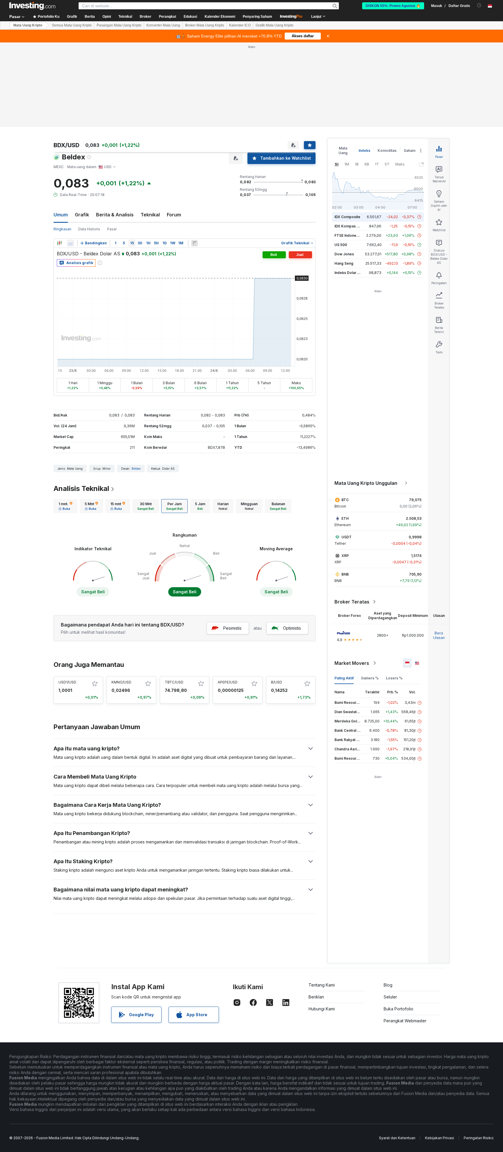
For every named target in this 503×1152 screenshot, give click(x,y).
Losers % (394, 678)
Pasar (112, 229)
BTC (345, 500)
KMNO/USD (121, 682)
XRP (345, 555)
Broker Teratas (351, 602)
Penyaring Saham (257, 17)
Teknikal (150, 215)
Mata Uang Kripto (27, 25)
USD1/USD (67, 682)
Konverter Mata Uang (163, 25)
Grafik (82, 215)
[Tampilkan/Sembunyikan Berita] (194, 243)
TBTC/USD (174, 682)
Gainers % (370, 678)
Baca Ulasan (439, 635)
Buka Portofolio (398, 1008)
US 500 (340, 245)
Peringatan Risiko (478, 1138)
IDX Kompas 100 (348, 226)
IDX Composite (347, 217)
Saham (409, 150)
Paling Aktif (344, 678)
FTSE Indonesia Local (352, 235)
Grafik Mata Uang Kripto (274, 25)
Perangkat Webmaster (405, 1020)
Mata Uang (343, 150)
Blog (388, 984)
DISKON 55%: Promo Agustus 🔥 (393, 6)
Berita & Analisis (115, 215)
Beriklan (316, 996)
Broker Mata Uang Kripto (204, 25)
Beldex (136, 468)
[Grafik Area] (70, 243)
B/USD (276, 682)
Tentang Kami (322, 984)
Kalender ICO (240, 25)
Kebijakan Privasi (439, 1138)
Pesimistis (232, 628)
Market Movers (351, 663)
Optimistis (292, 628)
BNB (345, 574)
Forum (174, 215)
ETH (345, 518)
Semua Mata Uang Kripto (72, 25)
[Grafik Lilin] (59, 243)
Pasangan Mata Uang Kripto (119, 25)
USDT (346, 537)
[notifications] (479, 5)
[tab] (65, 506)
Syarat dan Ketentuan (397, 1138)
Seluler (390, 996)
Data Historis (89, 229)
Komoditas (387, 150)
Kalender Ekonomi (220, 17)
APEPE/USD (228, 682)
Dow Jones (344, 254)
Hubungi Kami (322, 1008)
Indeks (364, 150)
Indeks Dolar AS (348, 272)
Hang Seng (343, 263)
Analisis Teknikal (81, 488)
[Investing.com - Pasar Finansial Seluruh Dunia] (32, 6)
